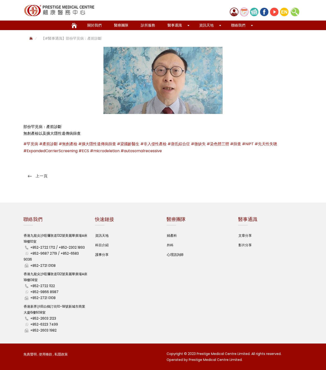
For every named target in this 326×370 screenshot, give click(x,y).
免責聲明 (30, 354)
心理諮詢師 (175, 254)
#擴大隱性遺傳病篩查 (97, 144)
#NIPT (248, 144)
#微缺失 (198, 144)
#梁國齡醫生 (128, 144)
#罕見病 (30, 144)
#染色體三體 (218, 144)
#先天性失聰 (266, 144)
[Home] (31, 38)
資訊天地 (206, 25)
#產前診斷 (48, 144)
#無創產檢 (68, 144)
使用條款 (45, 354)
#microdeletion (105, 151)
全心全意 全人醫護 (73, 24)
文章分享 (245, 235)
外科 (170, 245)
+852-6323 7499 (44, 324)
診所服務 (148, 25)
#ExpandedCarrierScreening (50, 151)
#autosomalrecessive (141, 151)
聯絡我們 (238, 25)
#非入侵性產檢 (153, 144)
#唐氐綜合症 (179, 144)
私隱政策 (61, 354)
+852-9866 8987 (44, 292)
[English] (284, 12)
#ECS (84, 151)
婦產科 (172, 235)
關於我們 (94, 25)
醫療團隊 (121, 25)
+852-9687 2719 (43, 253)
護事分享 (102, 254)
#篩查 (235, 144)
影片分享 (245, 245)
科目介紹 (102, 245)
